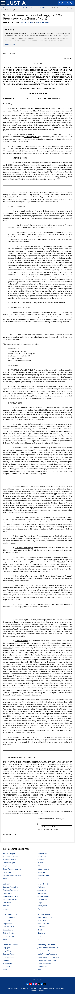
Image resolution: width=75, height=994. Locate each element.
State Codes (42, 920)
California (41, 927)
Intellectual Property (10, 896)
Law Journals (42, 899)
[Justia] (16, 3)
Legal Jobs (7, 948)
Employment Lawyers (11, 866)
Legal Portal (24, 988)
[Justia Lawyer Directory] (47, 984)
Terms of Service (48, 988)
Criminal (41, 860)
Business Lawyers (9, 860)
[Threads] (39, 984)
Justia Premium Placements (47, 954)
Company (33, 988)
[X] (44, 984)
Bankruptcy (42, 856)
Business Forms (9, 954)
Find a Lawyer (9, 853)
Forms (9, 8)
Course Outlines (43, 896)
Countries (6, 966)
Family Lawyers (8, 872)
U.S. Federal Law (10, 914)
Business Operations (10, 890)
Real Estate (7, 903)
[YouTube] (30, 984)
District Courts (8, 933)
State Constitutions (45, 917)
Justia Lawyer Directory (46, 951)
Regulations (7, 924)
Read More (9, 44)
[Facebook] (33, 984)
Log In (61, 3)
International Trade (10, 899)
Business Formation (10, 887)
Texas (40, 936)
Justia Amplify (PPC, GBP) (47, 960)
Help (39, 988)
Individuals (42, 853)
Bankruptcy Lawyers (10, 856)
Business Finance (27, 22)
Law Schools (43, 884)
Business (6, 884)
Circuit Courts (8, 930)
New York (41, 933)
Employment (7, 893)
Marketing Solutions (46, 945)
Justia (3, 8)
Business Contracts (18, 8)
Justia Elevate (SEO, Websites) (48, 957)
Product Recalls (8, 957)
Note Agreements (42, 22)
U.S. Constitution (9, 917)
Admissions (42, 890)
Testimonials (42, 966)
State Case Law (43, 924)
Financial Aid (42, 893)
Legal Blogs (7, 951)
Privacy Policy (61, 988)
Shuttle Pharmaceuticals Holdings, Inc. (38, 8)
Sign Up (69, 3)
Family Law (41, 872)
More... (5, 878)
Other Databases (10, 945)
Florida (40, 930)
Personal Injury (43, 875)
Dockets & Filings (9, 936)
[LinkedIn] (27, 984)
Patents (6, 960)
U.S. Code (6, 920)
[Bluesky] (42, 984)
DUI (39, 866)
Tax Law (6, 906)
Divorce (40, 863)
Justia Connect (13, 988)
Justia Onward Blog (45, 963)
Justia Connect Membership (48, 948)
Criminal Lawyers (9, 863)
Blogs (40, 903)
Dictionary (41, 887)
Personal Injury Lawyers (12, 875)
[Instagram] (36, 984)
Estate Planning (43, 869)
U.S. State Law (44, 914)
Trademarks (7, 963)
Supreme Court (8, 927)
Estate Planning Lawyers (12, 869)
